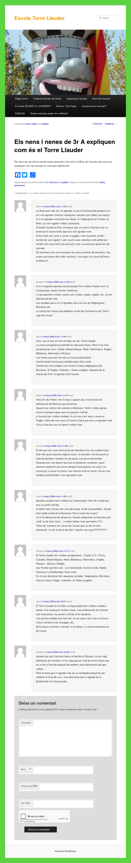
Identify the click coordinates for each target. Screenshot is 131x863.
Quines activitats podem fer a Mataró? (49, 113)
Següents (111, 123)
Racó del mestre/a (101, 98)
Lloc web (25, 802)
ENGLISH (20, 113)
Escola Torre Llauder (39, 17)
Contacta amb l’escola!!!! (94, 106)
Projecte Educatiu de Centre (47, 98)
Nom (26, 769)
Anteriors (96, 123)
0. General (52, 182)
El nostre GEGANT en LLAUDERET (33, 106)
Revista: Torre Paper (66, 106)
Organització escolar (77, 98)
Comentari (26, 722)
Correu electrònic (29, 786)
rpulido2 (45, 123)
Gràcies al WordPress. (65, 851)
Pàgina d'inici (21, 98)
